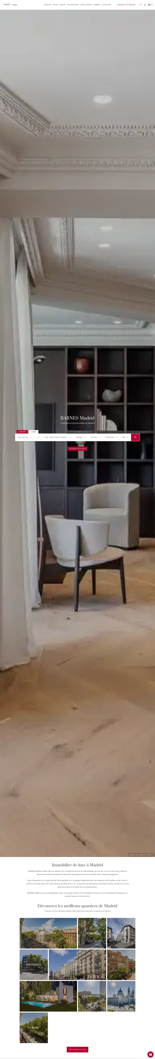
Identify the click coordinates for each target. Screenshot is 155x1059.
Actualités (106, 5)
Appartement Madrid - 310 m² (140, 855)
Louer (55, 5)
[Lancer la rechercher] (135, 437)
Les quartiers (73, 5)
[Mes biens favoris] (141, 4)
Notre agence (86, 5)
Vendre (62, 5)
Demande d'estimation (126, 5)
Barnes (97, 5)
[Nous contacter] (150, 1054)
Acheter (47, 5)
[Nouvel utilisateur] (145, 4)
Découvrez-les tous (77, 1049)
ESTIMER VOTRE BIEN (77, 449)
